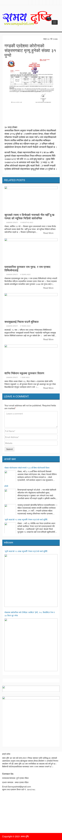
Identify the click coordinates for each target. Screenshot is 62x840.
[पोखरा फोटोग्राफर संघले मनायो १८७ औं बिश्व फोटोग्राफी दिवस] (10, 476)
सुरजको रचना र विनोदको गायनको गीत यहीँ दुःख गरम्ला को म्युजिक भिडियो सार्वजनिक (29, 216)
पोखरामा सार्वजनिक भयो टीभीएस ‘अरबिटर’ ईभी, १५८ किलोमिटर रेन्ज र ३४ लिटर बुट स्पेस (29, 614)
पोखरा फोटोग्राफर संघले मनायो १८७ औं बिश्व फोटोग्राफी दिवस (26, 467)
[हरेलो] (10, 494)
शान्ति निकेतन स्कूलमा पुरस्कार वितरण (24, 373)
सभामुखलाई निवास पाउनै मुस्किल (21, 322)
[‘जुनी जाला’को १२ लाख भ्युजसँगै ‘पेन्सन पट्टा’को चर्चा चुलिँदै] (10, 528)
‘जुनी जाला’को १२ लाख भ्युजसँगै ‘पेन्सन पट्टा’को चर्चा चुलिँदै (25, 519)
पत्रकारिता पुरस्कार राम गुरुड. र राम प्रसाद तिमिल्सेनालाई (27, 268)
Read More (48, 233)
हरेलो (6, 486)
